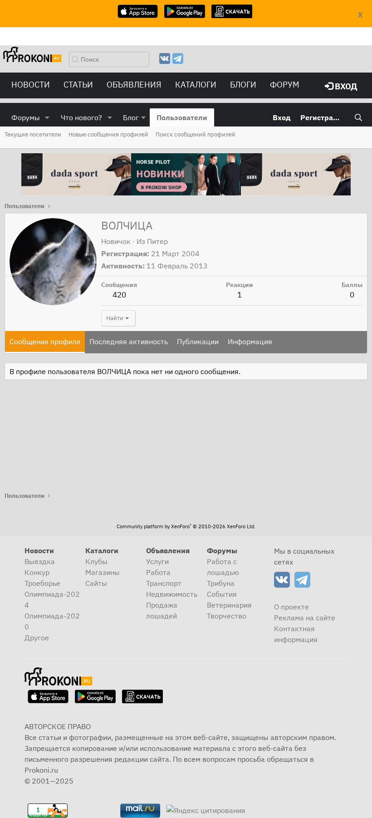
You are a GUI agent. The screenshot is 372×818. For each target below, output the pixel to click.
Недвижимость (171, 594)
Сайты (96, 583)
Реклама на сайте (304, 617)
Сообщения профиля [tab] (45, 341)
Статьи (78, 84)
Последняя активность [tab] (128, 341)
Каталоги (195, 84)
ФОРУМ (284, 84)
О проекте (291, 606)
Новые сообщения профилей (108, 134)
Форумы (25, 117)
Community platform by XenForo (186, 526)
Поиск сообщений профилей (195, 134)
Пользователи (182, 117)
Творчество (226, 615)
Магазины (102, 572)
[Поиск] (358, 117)
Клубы (96, 561)
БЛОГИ (243, 84)
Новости (30, 84)
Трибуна (221, 583)
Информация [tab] (250, 341)
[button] (47, 117)
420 (119, 295)
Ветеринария (229, 604)
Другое (36, 637)
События (222, 594)
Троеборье (42, 583)
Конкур (36, 572)
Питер (157, 241)
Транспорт (163, 583)
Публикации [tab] (198, 341)
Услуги (157, 561)
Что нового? (81, 117)
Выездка (39, 561)
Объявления (134, 84)
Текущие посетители (33, 134)
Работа (158, 572)
